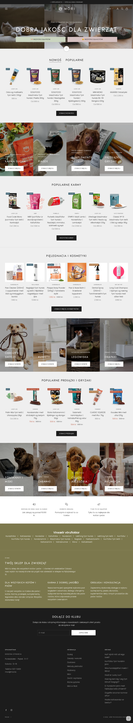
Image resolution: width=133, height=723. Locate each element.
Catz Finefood (118, 213)
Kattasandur (25, 536)
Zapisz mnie (83, 632)
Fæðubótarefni (92, 539)
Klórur (74, 542)
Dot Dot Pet (118, 284)
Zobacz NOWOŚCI (66, 113)
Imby (35, 213)
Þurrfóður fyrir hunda (20, 539)
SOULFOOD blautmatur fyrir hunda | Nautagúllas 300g (56, 96)
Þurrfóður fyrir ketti (111, 539)
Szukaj (70, 654)
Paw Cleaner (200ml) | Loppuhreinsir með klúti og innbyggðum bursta (14, 292)
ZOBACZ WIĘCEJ (14, 168)
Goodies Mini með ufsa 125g (118, 414)
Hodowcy (71, 670)
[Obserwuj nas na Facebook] (6, 710)
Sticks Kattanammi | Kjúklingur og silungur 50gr (56, 415)
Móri (69, 674)
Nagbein (78, 539)
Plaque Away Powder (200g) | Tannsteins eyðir (56, 291)
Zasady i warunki (74, 658)
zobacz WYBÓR (81, 364)
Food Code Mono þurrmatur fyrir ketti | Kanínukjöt (14, 220)
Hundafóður (11, 536)
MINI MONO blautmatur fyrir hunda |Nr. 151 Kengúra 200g (98, 96)
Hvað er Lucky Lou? (113, 675)
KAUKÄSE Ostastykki (118, 92)
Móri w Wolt (72, 686)
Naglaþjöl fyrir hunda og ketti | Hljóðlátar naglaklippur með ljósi (35, 292)
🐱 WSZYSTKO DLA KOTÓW (92, 39)
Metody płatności (74, 666)
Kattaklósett (87, 542)
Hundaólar (39, 536)
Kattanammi (46, 542)
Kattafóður (53, 536)
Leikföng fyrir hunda (84, 536)
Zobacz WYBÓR (14, 364)
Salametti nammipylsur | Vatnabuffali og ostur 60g (77, 416)
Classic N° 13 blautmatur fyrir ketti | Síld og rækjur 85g (118, 220)
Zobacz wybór (14, 488)
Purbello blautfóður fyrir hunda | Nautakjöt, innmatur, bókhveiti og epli (56, 221)
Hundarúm (67, 536)
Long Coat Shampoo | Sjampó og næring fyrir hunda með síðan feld (118, 292)
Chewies (118, 89)
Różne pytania (73, 682)
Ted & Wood (35, 284)
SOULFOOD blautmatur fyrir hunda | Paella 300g (35, 95)
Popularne (75, 60)
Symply (77, 213)
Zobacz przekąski (66, 433)
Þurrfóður (121, 536)
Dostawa (71, 662)
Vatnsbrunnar (62, 542)
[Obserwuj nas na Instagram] (11, 710)
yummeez (97, 409)
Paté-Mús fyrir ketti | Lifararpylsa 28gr (14, 414)
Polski (109, 9)
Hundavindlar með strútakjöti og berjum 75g (35, 415)
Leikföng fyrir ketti (105, 536)
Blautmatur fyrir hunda (60, 539)
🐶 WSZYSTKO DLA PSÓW (40, 39)
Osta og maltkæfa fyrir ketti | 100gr (14, 93)
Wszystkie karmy (66, 238)
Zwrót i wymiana (74, 678)
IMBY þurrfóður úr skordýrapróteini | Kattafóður (35, 220)
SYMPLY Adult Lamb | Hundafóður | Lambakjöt (77, 220)
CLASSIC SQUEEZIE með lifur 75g (97, 414)
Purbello (56, 213)
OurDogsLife (14, 284)
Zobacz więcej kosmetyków (66, 309)
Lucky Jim (35, 89)
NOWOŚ (55, 60)
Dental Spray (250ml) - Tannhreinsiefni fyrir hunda (98, 292)
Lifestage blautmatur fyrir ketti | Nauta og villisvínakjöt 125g (97, 220)
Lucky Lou (14, 89)
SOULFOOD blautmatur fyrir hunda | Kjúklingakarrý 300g (76, 96)
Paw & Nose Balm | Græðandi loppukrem (77, 291)
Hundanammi (40, 539)
